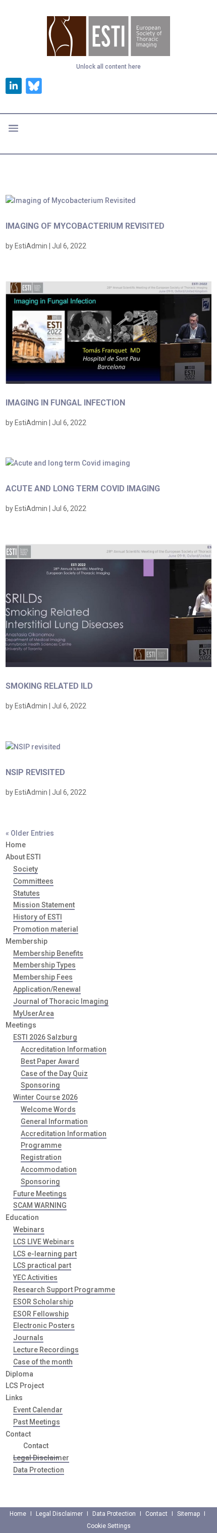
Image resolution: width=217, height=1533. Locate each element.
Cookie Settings (109, 1525)
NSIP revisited (35, 772)
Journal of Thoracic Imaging (60, 1001)
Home (16, 845)
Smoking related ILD (49, 686)
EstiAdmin (31, 246)
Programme (41, 1145)
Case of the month (43, 1362)
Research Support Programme (64, 1290)
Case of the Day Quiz (54, 1073)
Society (25, 869)
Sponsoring (40, 1085)
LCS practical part (42, 1265)
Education (22, 1217)
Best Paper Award (50, 1061)
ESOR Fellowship (41, 1314)
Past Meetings (36, 1422)
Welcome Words (48, 1109)
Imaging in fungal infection (65, 402)
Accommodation (49, 1169)
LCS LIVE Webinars (43, 1242)
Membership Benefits (48, 953)
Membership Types (44, 965)
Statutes (26, 893)
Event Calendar (38, 1410)
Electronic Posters (44, 1325)
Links (14, 1398)
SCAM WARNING (40, 1205)
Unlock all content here (108, 66)
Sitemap (188, 1513)
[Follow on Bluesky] (34, 86)
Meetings (21, 1025)
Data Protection (38, 1470)
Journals (28, 1338)
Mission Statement (44, 905)
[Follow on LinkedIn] (14, 86)
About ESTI (23, 857)
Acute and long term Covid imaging (83, 488)
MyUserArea (33, 1013)
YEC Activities (35, 1277)
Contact (35, 1446)
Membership (26, 941)
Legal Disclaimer (41, 1458)
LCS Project (25, 1386)
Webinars (28, 1229)
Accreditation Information (63, 1049)
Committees (33, 881)
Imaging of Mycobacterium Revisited (85, 226)
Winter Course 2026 (45, 1097)
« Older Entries (30, 833)
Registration (41, 1157)
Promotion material (45, 929)
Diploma (19, 1374)
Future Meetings (40, 1194)
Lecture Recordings (46, 1350)
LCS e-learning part (45, 1254)
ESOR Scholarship (43, 1302)
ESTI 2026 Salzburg (45, 1037)
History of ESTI (37, 917)
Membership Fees (43, 977)
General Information (54, 1121)
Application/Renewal (47, 989)
